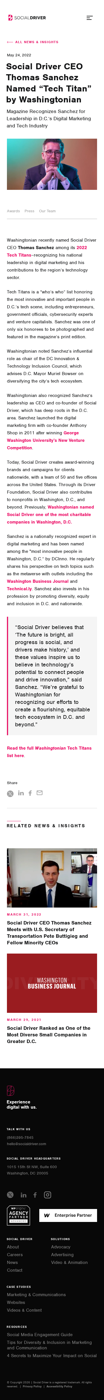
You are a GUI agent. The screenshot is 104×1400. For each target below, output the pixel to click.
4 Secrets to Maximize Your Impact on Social (52, 1356)
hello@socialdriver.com (26, 1143)
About (13, 1247)
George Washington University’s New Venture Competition (46, 440)
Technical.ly (19, 589)
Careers (15, 1255)
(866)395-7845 (20, 1137)
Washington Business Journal (37, 581)
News (12, 1262)
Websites (16, 1302)
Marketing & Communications (36, 1295)
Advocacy (60, 1247)
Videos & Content (24, 1310)
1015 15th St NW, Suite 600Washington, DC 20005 (32, 1170)
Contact (14, 1270)
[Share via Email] (39, 793)
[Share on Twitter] (10, 794)
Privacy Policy (32, 1386)
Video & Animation (69, 1262)
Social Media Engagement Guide (40, 1335)
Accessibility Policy (59, 1386)
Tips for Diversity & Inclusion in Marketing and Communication (49, 1345)
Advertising (62, 1255)
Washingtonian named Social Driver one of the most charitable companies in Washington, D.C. (50, 514)
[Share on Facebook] (30, 794)
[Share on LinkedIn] (21, 793)
